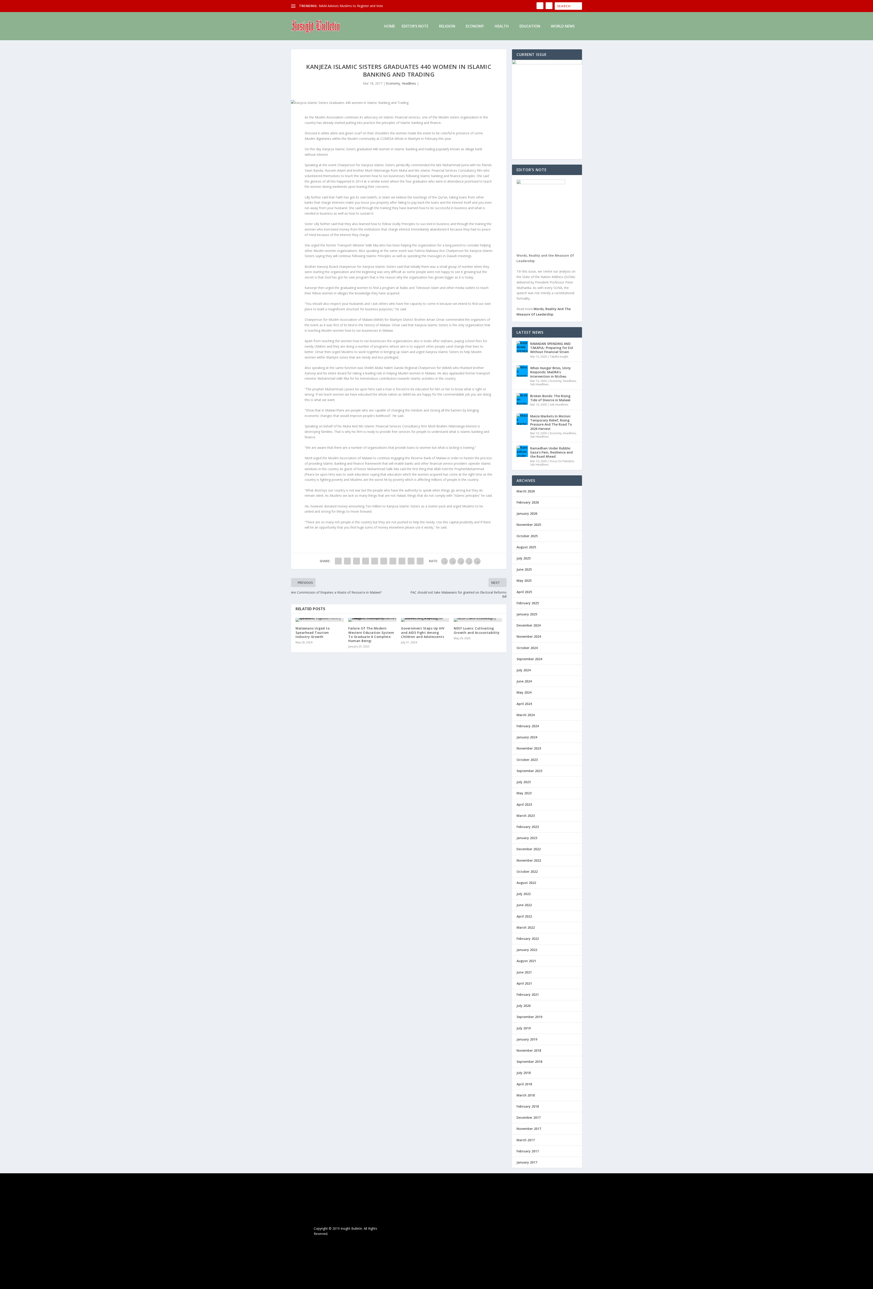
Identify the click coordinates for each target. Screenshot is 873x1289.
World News (563, 26)
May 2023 (524, 793)
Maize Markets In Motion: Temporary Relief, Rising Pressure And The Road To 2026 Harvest (551, 422)
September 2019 (529, 1017)
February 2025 (528, 603)
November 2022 (529, 860)
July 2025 (524, 558)
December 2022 (529, 849)
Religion (447, 26)
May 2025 (524, 580)
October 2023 (527, 759)
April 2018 (524, 1084)
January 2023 (527, 838)
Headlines (409, 83)
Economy (475, 26)
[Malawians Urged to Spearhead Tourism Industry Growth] (320, 620)
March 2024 (526, 715)
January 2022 (527, 950)
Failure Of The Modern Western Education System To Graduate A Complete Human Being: (371, 634)
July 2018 (524, 1073)
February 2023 (528, 827)
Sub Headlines (539, 384)
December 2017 (529, 1117)
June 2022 (524, 905)
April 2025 (524, 592)
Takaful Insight (559, 357)
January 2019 (527, 1039)
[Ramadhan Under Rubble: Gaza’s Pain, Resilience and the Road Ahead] (522, 451)
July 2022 (524, 894)
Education (529, 26)
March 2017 (526, 1140)
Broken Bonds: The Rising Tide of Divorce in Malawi (550, 398)
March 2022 (526, 927)
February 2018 (528, 1106)
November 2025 (529, 524)
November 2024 (529, 636)
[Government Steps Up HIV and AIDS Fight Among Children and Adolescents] (425, 620)
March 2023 (526, 815)
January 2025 (527, 614)
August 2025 (526, 547)
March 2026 (526, 491)
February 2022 (528, 938)
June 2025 (524, 569)
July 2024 (524, 670)
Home (389, 26)
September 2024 (529, 659)
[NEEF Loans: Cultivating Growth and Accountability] (478, 620)
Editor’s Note (415, 26)
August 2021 (526, 961)
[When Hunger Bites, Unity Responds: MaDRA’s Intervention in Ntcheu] (522, 371)
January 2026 (527, 513)
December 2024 (529, 625)
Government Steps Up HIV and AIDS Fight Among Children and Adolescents (423, 632)
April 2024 (524, 704)
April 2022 (524, 916)
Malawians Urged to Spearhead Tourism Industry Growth (313, 632)
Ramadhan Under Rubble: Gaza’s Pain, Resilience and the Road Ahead (551, 452)
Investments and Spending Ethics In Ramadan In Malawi (360, 6)
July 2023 (524, 782)
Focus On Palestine (562, 461)
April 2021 (524, 983)
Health (502, 26)
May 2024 (524, 692)
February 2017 (528, 1151)
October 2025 (527, 536)
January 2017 (527, 1162)
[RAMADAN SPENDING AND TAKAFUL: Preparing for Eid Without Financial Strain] (522, 346)
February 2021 (528, 994)
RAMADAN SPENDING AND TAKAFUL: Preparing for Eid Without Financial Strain (551, 347)
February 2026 (528, 502)
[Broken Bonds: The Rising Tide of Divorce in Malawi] (522, 399)
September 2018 (529, 1061)
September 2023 (529, 771)
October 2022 (527, 871)
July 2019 (524, 1028)
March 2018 (526, 1095)
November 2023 (529, 748)
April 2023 (524, 804)
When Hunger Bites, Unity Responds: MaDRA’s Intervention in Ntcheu (550, 372)
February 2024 (528, 726)
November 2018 (529, 1050)
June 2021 (524, 972)
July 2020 (524, 1005)
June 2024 (524, 681)
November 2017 (529, 1128)
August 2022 (526, 882)
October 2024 (527, 648)
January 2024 (527, 737)
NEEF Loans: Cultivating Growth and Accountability (477, 630)
